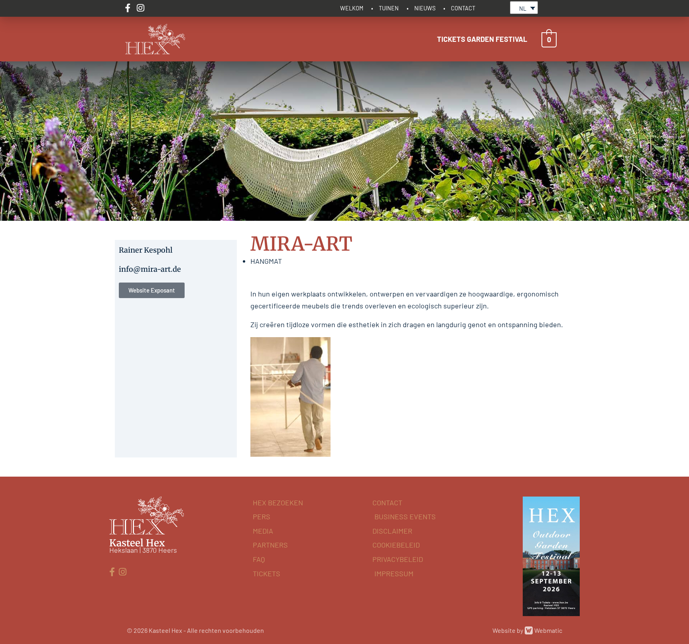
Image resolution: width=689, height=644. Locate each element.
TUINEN (389, 8)
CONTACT (463, 8)
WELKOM (351, 8)
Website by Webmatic (527, 630)
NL (522, 8)
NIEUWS (424, 8)
